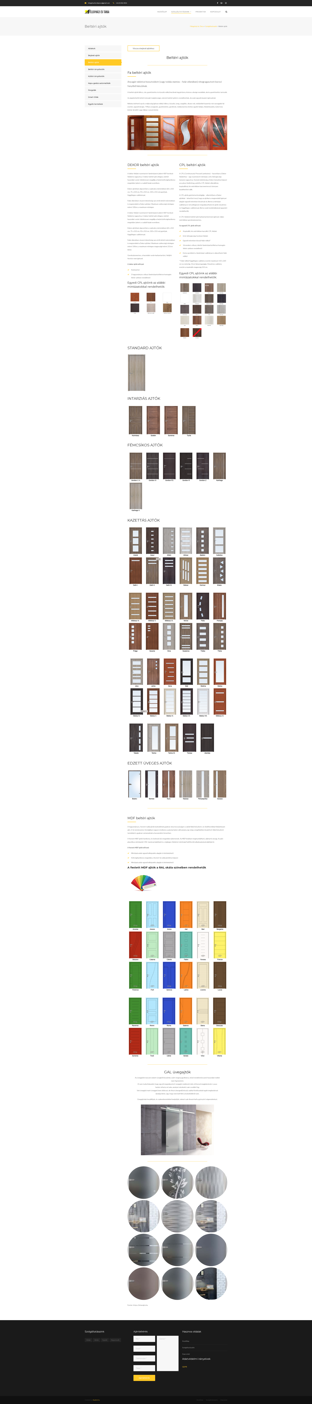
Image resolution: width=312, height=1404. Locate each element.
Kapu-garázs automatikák (99, 83)
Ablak (88, 1340)
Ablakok (91, 48)
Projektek (200, 12)
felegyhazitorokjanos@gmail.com (99, 3)
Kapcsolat (215, 12)
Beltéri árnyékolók (96, 69)
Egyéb (104, 1340)
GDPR (184, 1367)
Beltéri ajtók (93, 62)
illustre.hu (96, 1400)
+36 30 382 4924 (121, 3)
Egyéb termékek (95, 104)
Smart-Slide (93, 97)
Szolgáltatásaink (180, 12)
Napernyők (115, 1340)
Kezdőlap (162, 12)
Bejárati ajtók (94, 55)
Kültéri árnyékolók (96, 76)
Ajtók (96, 1340)
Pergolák (92, 90)
